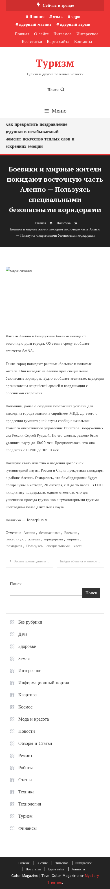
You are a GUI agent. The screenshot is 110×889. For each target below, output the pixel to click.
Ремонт (25, 755)
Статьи (25, 779)
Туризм (55, 63)
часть (78, 546)
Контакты (83, 41)
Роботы (25, 767)
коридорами (53, 539)
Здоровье (27, 646)
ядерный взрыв (75, 24)
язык (58, 16)
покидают (14, 546)
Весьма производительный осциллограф (33, 561)
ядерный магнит (35, 24)
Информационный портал (43, 682)
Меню (59, 110)
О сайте (41, 33)
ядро (75, 16)
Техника (26, 792)
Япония (37, 16)
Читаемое (63, 33)
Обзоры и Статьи (35, 743)
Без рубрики (30, 622)
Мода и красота (33, 719)
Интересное (87, 33)
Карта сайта (58, 41)
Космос (25, 707)
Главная (22, 33)
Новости (26, 731)
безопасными (49, 533)
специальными (58, 546)
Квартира (27, 694)
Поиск (53, 89)
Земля (24, 658)
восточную (15, 539)
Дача (22, 634)
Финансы (27, 828)
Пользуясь (34, 546)
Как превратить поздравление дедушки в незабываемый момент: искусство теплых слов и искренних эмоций (39, 135)
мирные (73, 539)
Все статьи (32, 41)
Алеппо (29, 533)
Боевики (70, 533)
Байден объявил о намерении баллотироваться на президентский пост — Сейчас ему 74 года (82, 561)
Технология (29, 804)
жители (34, 539)
